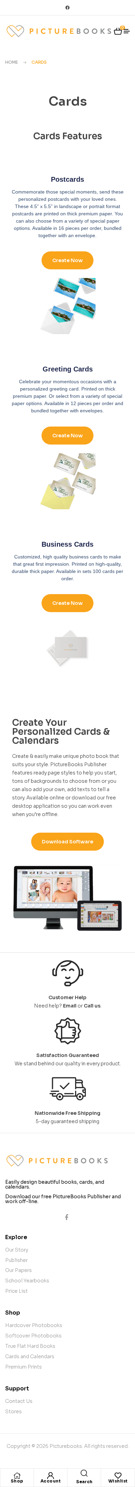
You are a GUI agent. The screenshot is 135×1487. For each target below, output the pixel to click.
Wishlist (118, 1481)
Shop (17, 1481)
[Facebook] (67, 7)
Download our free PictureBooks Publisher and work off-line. (63, 1198)
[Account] (50, 1475)
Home (11, 62)
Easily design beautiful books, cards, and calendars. (54, 1184)
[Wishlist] (118, 1475)
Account (50, 1481)
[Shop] (17, 1475)
